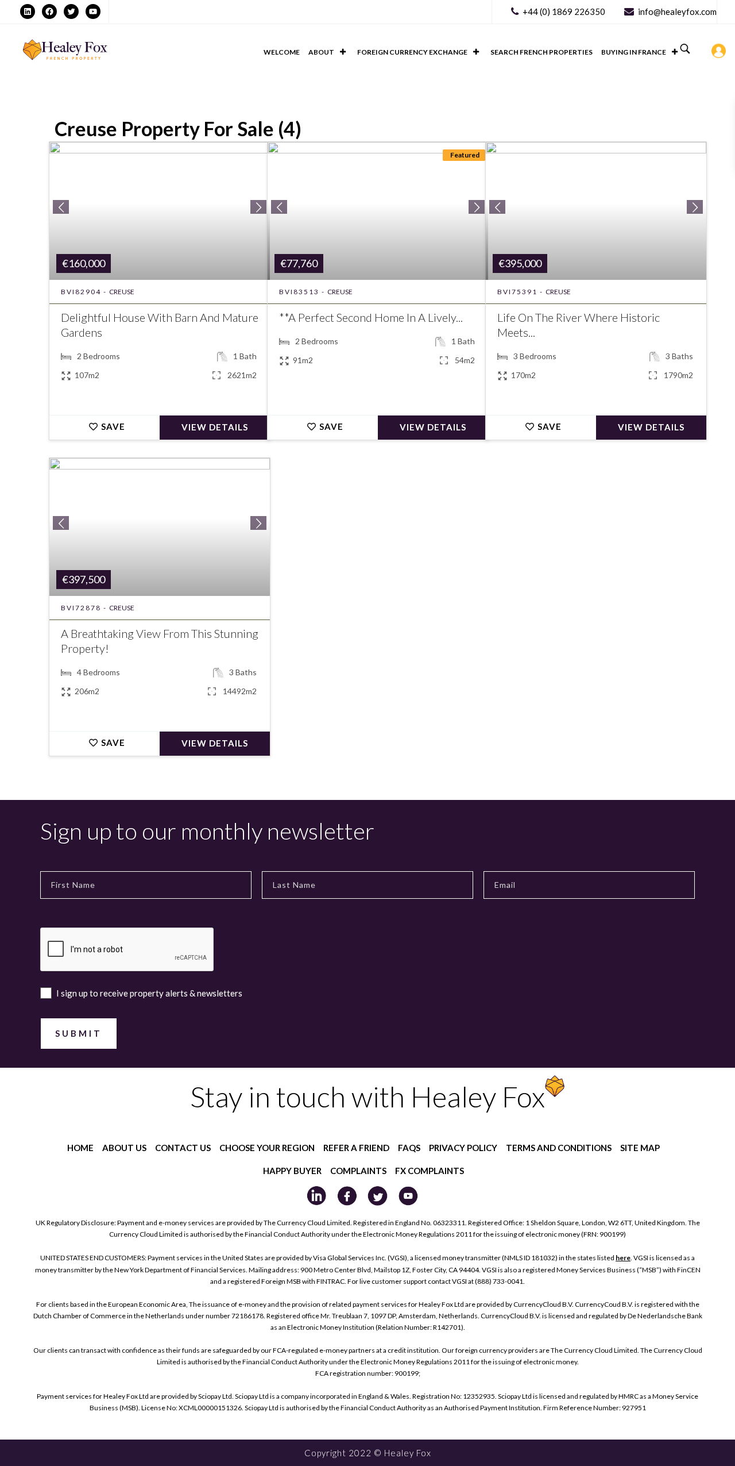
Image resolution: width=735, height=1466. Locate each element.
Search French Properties (541, 52)
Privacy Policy (463, 1147)
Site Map (640, 1147)
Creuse (121, 291)
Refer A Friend (356, 1147)
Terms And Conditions (559, 1147)
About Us (124, 1147)
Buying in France (633, 52)
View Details (214, 427)
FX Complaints (429, 1170)
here (623, 1257)
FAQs (409, 1147)
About (321, 52)
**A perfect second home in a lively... (371, 317)
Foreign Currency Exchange (412, 52)
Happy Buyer (292, 1170)
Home (80, 1147)
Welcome (282, 52)
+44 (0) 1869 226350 (564, 11)
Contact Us (183, 1147)
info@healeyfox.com (677, 11)
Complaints (358, 1170)
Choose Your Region (267, 1147)
